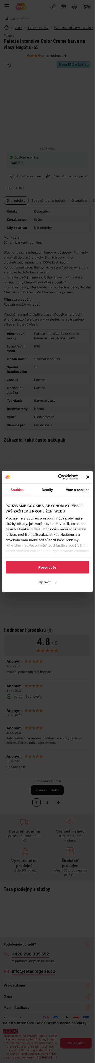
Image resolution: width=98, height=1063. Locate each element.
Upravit (45, 582)
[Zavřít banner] (87, 477)
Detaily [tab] (47, 489)
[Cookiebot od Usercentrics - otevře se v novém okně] (59, 477)
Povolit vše (47, 567)
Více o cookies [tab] (77, 489)
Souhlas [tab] (17, 489)
